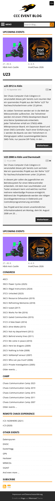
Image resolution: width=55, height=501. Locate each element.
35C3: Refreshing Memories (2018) (19, 303)
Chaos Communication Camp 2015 (19, 392)
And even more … (11, 472)
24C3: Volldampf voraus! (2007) (17, 355)
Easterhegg (8, 448)
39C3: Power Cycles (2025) (15, 284)
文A (51, 3)
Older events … (10, 369)
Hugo (23, 498)
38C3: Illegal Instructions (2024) (17, 288)
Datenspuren (9, 439)
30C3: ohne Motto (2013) (14, 326)
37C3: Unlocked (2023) (13, 293)
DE (50, 90)
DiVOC (6, 444)
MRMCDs (7, 463)
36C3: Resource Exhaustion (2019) (19, 298)
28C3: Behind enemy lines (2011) (18, 336)
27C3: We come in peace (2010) (17, 341)
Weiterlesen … (44, 145)
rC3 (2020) (7, 425)
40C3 (5, 279)
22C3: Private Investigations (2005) (19, 364)
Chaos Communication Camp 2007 (19, 402)
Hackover (7, 458)
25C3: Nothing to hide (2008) (16, 350)
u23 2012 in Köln (13, 86)
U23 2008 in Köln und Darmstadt (22, 157)
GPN (5, 453)
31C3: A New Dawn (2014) (15, 322)
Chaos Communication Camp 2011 (19, 397)
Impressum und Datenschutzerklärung (27, 494)
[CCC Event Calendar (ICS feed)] (9, 486)
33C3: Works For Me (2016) (15, 312)
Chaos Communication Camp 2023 (19, 383)
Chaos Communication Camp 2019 (19, 388)
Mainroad (33, 498)
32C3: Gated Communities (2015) (18, 317)
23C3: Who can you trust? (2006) (18, 360)
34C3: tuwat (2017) (11, 307)
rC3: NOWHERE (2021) (13, 420)
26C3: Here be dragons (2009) (17, 345)
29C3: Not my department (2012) (18, 331)
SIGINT (6, 467)
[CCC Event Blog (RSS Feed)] (4, 486)
